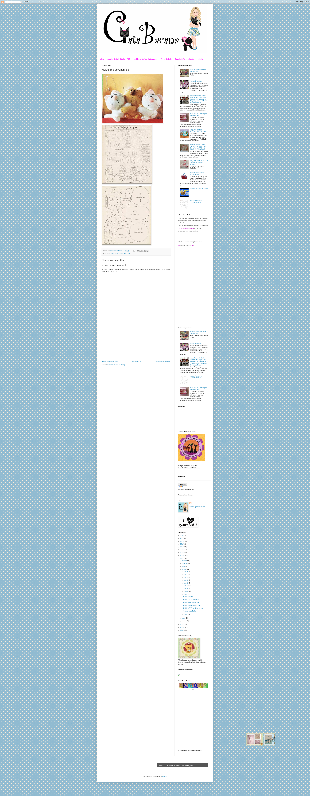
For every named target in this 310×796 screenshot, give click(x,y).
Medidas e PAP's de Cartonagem (180, 765)
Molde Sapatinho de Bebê (192, 605)
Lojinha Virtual (188, 770)
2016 (182, 547)
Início (102, 59)
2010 (182, 627)
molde (112, 254)
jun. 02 (186, 614)
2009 (182, 630)
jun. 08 (186, 591)
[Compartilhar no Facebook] (145, 251)
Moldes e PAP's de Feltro (169, 770)
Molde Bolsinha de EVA (191, 602)
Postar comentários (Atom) (116, 365)
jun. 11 (186, 586)
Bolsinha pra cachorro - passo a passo (197, 173)
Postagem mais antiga (162, 361)
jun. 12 (186, 583)
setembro (185, 563)
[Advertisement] (136, 342)
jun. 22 (186, 574)
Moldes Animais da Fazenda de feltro (196, 201)
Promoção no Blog (196, 81)
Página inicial (136, 361)
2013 (182, 555)
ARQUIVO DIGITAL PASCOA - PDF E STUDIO (198, 131)
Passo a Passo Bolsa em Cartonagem (198, 70)
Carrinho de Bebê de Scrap (199, 189)
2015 (182, 550)
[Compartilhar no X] (142, 251)
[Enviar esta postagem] (134, 250)
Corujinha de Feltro (189, 611)
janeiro (184, 621)
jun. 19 (186, 577)
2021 (182, 538)
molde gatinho (119, 254)
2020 (182, 541)
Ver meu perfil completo (197, 507)
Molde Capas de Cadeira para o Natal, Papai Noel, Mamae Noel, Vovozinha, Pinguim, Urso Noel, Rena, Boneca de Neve (198, 99)
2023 (182, 535)
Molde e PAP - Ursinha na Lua (193, 608)
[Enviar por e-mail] (138, 251)
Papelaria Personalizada (184, 59)
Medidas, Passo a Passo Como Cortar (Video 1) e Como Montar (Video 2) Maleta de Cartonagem (198, 147)
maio (184, 618)
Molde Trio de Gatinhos (191, 599)
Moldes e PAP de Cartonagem (145, 59)
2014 (182, 552)
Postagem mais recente (110, 361)
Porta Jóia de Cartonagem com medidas (198, 114)
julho (184, 566)
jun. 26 (186, 571)
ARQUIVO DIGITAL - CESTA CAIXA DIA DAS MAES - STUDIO (199, 162)
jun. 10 (186, 589)
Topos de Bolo (166, 59)
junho (184, 569)
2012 (182, 558)
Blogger (164, 776)
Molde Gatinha (188, 597)
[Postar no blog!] (140, 251)
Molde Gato (127, 254)
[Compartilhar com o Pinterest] (147, 251)
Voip (193, 689)
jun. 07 (186, 594)
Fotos (200, 770)
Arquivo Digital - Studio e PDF (119, 59)
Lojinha (200, 59)
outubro (184, 561)
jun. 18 (186, 580)
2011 (182, 624)
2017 (182, 544)
